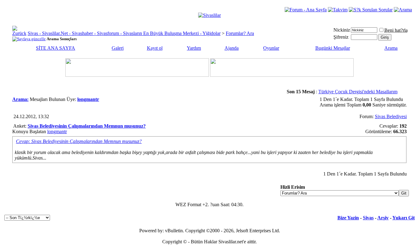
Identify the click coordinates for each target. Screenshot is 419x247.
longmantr (57, 131)
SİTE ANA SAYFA (55, 48)
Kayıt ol (155, 48)
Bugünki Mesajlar (332, 48)
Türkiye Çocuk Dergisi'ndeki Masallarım (355, 91)
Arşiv (383, 217)
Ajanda (232, 48)
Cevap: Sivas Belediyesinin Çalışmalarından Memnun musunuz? (79, 141)
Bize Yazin (348, 217)
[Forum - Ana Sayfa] (306, 9)
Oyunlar (271, 48)
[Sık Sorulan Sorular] (371, 9)
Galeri (118, 48)
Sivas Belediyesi (391, 116)
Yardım (194, 48)
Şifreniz (340, 37)
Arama (391, 48)
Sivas (368, 217)
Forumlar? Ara (240, 33)
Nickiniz (341, 30)
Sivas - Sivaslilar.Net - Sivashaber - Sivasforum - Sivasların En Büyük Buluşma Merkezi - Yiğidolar (124, 33)
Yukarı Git (403, 217)
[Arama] (403, 9)
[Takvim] (338, 9)
